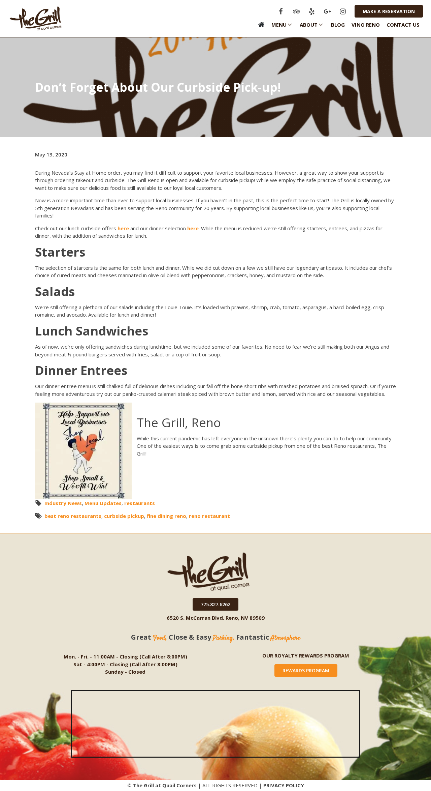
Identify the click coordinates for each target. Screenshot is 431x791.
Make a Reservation (389, 11)
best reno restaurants (72, 515)
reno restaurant (209, 515)
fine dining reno (166, 515)
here (123, 228)
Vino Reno (366, 24)
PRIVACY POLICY (283, 785)
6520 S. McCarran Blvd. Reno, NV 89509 (216, 617)
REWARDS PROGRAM (306, 670)
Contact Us (403, 24)
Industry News (63, 503)
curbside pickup (124, 515)
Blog (338, 24)
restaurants (139, 503)
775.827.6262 (215, 604)
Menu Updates (103, 503)
